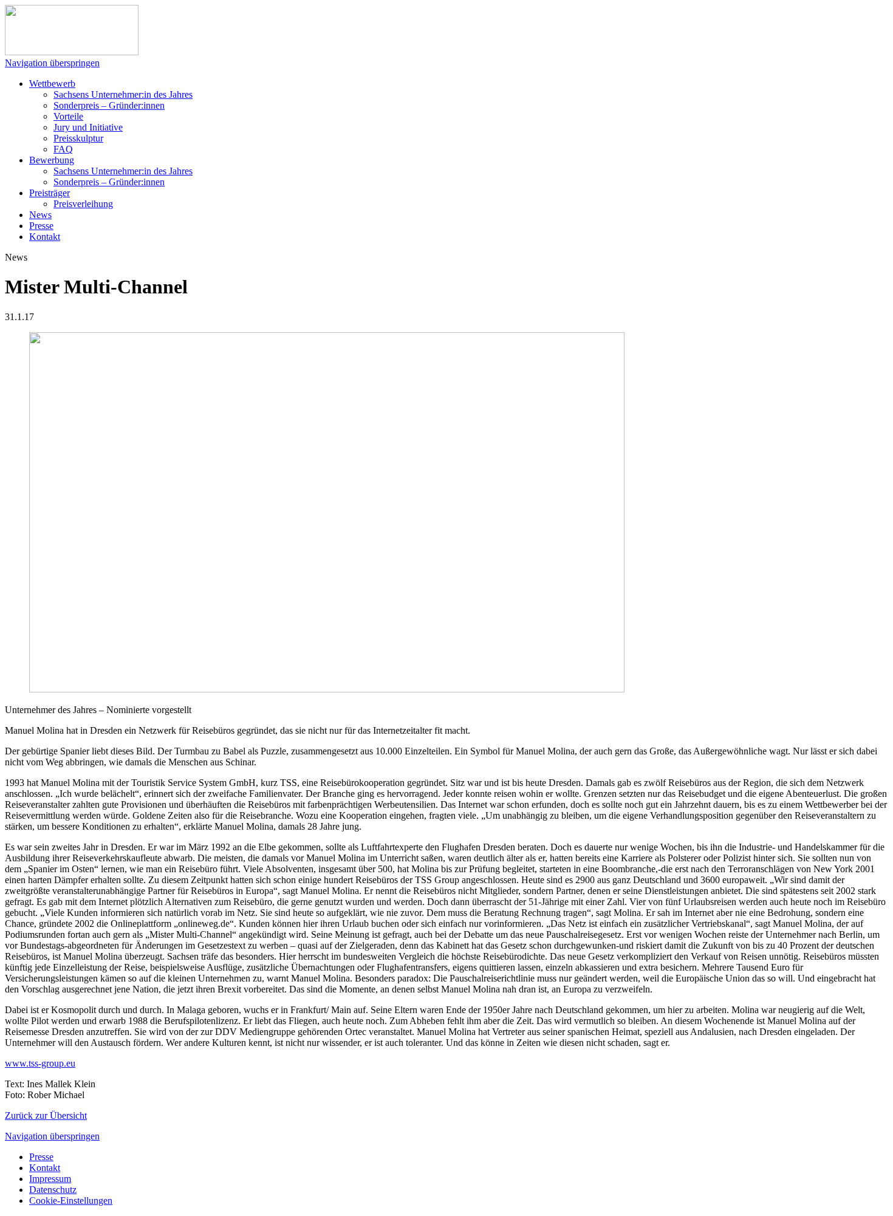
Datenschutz (53, 1189)
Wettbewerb (52, 83)
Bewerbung (51, 160)
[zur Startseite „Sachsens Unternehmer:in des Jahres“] (72, 52)
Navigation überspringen (52, 63)
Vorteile (68, 116)
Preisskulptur (78, 138)
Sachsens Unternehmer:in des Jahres (123, 94)
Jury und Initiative (88, 127)
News (40, 215)
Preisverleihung (83, 204)
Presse (41, 225)
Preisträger (49, 193)
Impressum (50, 1178)
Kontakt (44, 236)
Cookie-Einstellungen (70, 1200)
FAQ (63, 149)
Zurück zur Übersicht (46, 1115)
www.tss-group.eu (40, 1063)
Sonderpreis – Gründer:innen (109, 105)
